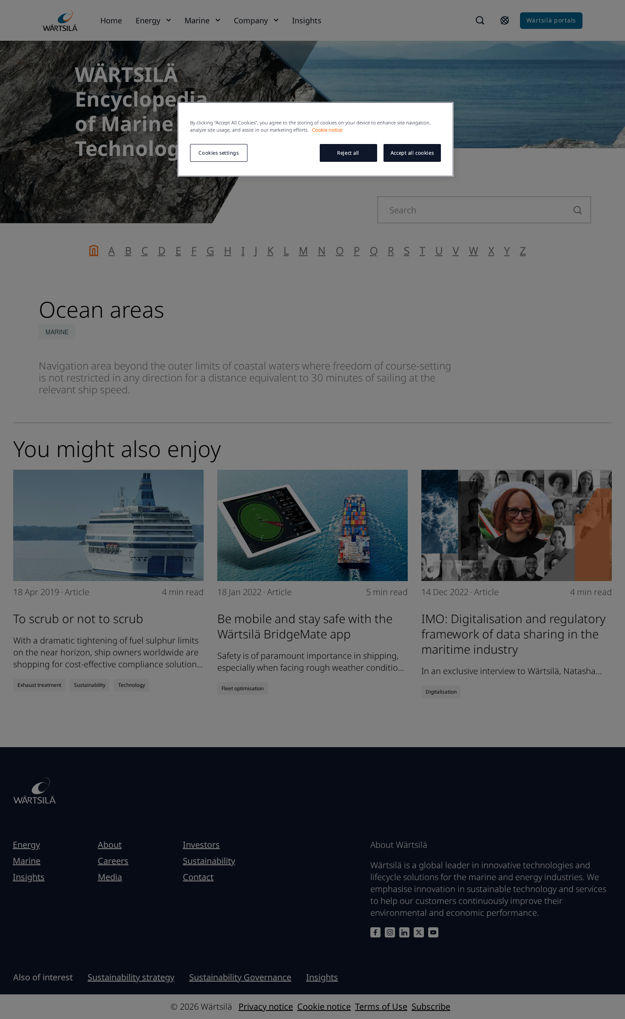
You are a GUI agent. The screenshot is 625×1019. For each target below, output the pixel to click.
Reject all (348, 153)
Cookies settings (219, 153)
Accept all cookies (412, 153)
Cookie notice (327, 130)
